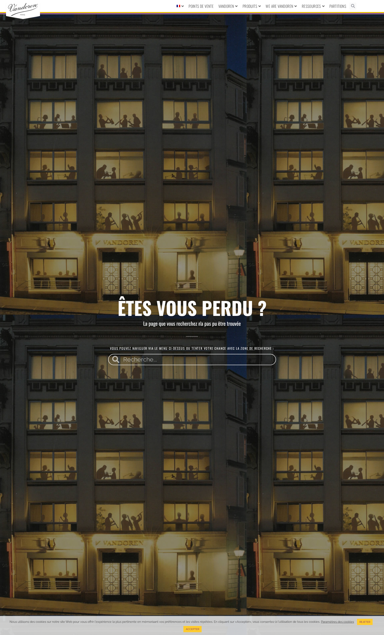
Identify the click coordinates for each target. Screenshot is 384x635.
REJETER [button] (364, 621)
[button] (352, 6)
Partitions (337, 6)
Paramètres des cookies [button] (337, 621)
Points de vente (201, 6)
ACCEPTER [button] (192, 629)
